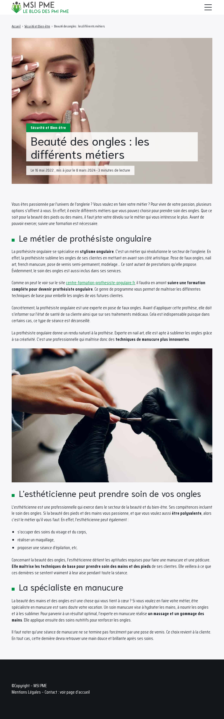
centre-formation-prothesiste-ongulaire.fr (100, 282)
